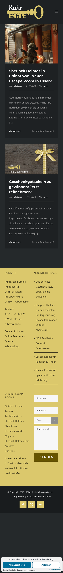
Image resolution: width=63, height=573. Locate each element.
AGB (29, 496)
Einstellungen (55, 570)
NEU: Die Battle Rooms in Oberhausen (44, 343)
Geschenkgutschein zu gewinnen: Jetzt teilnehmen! (30, 187)
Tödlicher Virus (13, 416)
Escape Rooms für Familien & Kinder (46, 359)
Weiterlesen (14, 131)
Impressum (21, 570)
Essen (18, 291)
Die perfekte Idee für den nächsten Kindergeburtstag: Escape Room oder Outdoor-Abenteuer (46, 317)
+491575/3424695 (15, 314)
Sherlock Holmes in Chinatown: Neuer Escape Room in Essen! (30, 76)
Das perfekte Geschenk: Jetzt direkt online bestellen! (44, 289)
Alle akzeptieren (17, 565)
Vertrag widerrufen (42, 496)
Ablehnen (46, 565)
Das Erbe (10, 450)
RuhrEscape (18, 86)
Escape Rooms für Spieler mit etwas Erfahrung (46, 375)
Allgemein (43, 86)
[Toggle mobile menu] (56, 12)
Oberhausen (22, 301)
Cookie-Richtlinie (9, 570)
